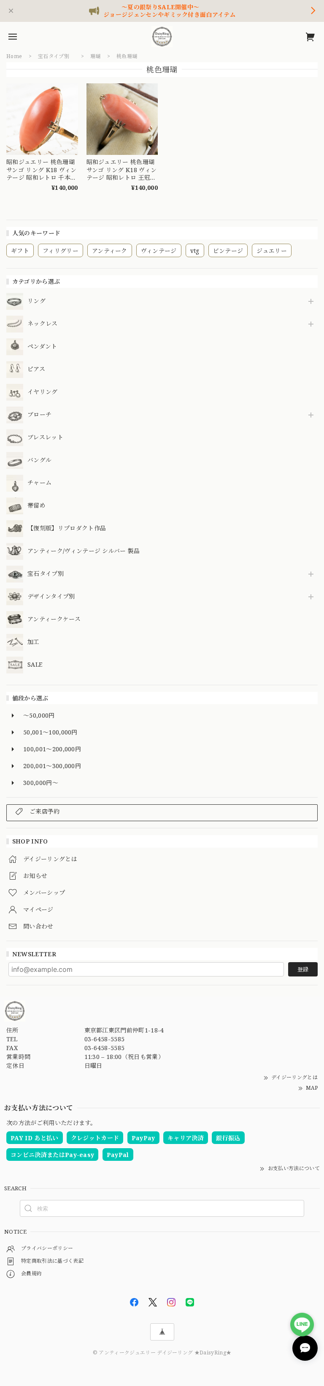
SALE (34, 664)
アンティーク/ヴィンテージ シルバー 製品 (83, 551)
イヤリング (42, 392)
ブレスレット (45, 437)
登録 (302, 969)
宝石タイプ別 (48, 573)
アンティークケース (54, 619)
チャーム (39, 483)
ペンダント (42, 346)
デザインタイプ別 (51, 596)
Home (14, 56)
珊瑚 (95, 56)
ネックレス (42, 323)
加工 (33, 642)
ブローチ (39, 414)
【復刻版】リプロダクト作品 (66, 528)
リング (36, 301)
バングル (39, 460)
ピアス (36, 369)
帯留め (36, 505)
